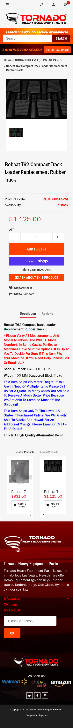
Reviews (47, 313)
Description (28, 313)
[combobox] (27, 38)
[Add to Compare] (28, 463)
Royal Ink (43, 715)
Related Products (24, 452)
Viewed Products (49, 452)
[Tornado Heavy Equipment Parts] (36, 19)
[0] (65, 5)
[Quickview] (28, 479)
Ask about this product (38, 277)
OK (12, 633)
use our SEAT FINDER (57, 49)
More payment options (36, 269)
